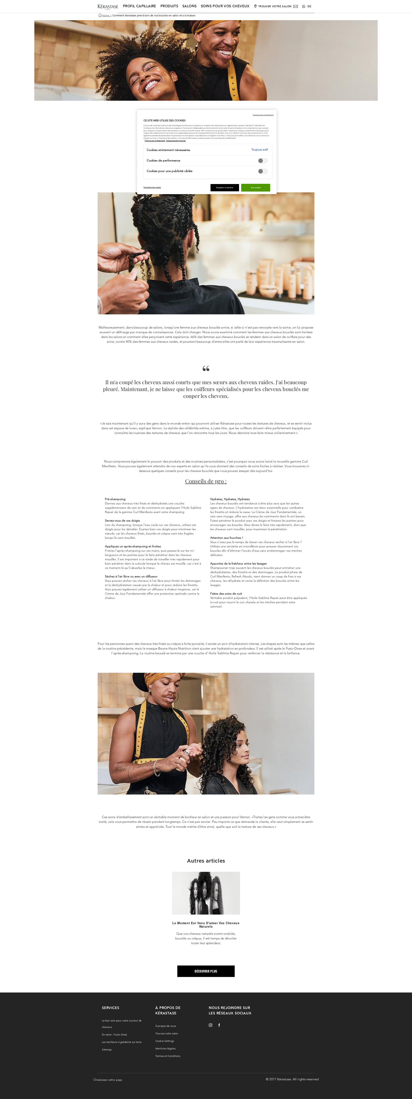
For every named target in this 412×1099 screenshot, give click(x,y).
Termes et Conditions (167, 1056)
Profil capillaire (139, 6)
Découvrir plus (206, 971)
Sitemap (107, 1049)
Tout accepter (256, 188)
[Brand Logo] (108, 7)
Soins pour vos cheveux (225, 6)
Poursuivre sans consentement (263, 115)
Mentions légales (165, 1048)
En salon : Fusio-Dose (114, 1034)
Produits (169, 6)
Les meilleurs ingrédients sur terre (122, 1042)
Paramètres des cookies (152, 187)
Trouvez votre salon (166, 1033)
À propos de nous (165, 1025)
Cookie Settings (164, 1041)
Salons (189, 6)
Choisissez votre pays (107, 1080)
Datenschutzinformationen (176, 141)
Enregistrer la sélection (224, 188)
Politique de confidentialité (155, 141)
